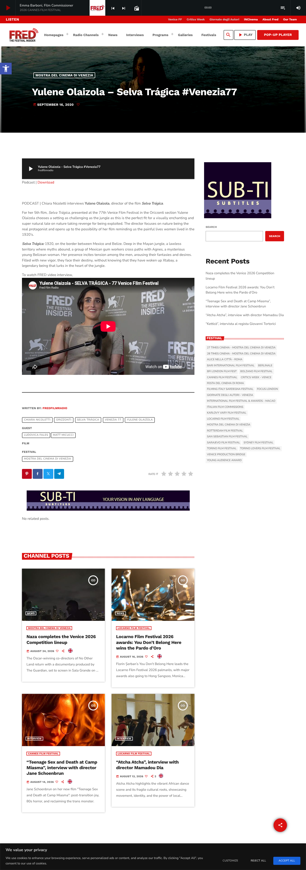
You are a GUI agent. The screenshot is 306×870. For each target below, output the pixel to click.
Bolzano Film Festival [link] (256, 371)
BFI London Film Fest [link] (222, 371)
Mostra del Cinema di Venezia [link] (64, 75)
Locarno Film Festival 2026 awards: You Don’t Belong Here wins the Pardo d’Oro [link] (148, 642)
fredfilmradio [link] (55, 408)
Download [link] (46, 182)
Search (211, 227)
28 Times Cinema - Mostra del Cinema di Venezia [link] (241, 354)
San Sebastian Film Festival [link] (227, 436)
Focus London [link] (267, 389)
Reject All (258, 861)
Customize (230, 861)
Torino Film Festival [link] (222, 448)
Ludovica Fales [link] (36, 435)
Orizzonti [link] (63, 420)
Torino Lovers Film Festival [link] (260, 448)
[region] (153, 856)
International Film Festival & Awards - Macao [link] (241, 401)
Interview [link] (34, 738)
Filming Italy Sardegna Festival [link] (230, 389)
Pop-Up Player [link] (278, 35)
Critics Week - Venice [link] (256, 377)
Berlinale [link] (265, 365)
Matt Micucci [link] (63, 435)
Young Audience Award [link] (224, 460)
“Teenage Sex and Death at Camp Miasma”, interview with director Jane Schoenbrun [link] (61, 767)
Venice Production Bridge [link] (226, 454)
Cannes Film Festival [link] (43, 753)
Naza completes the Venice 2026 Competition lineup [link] (61, 639)
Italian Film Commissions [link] (225, 407)
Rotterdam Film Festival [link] (225, 431)
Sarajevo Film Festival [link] (223, 443)
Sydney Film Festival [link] (258, 443)
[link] (6, 68)
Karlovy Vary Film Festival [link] (226, 413)
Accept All (287, 861)
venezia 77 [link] (113, 420)
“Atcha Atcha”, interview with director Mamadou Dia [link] (147, 764)
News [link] (31, 613)
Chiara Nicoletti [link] (37, 420)
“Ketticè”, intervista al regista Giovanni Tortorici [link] (241, 324)
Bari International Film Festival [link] (230, 365)
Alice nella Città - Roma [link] (224, 359)
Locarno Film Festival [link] (134, 628)
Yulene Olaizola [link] (140, 420)
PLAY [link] (245, 35)
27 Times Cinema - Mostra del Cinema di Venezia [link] (241, 348)
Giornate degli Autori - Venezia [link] (230, 395)
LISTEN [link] (12, 19)
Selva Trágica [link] (88, 420)
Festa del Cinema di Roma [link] (225, 383)
